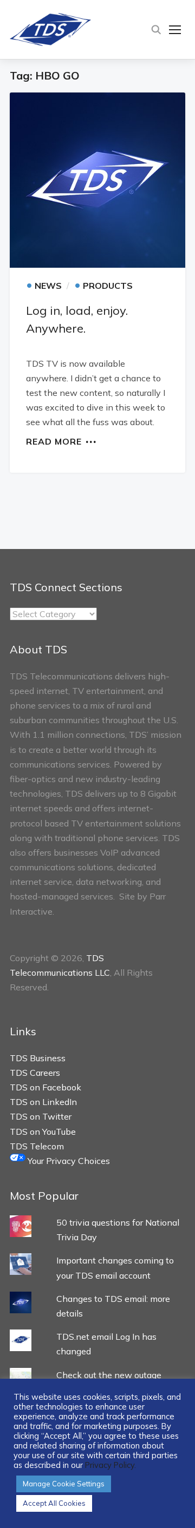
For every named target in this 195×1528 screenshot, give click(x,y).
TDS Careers (35, 1072)
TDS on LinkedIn (43, 1101)
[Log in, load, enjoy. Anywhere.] (97, 180)
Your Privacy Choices (67, 1160)
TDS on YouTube (43, 1131)
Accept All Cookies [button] (54, 1503)
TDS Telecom (37, 1146)
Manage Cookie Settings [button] (64, 1483)
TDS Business (38, 1058)
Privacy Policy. (110, 1465)
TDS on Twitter (41, 1116)
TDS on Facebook (45, 1087)
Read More (54, 441)
